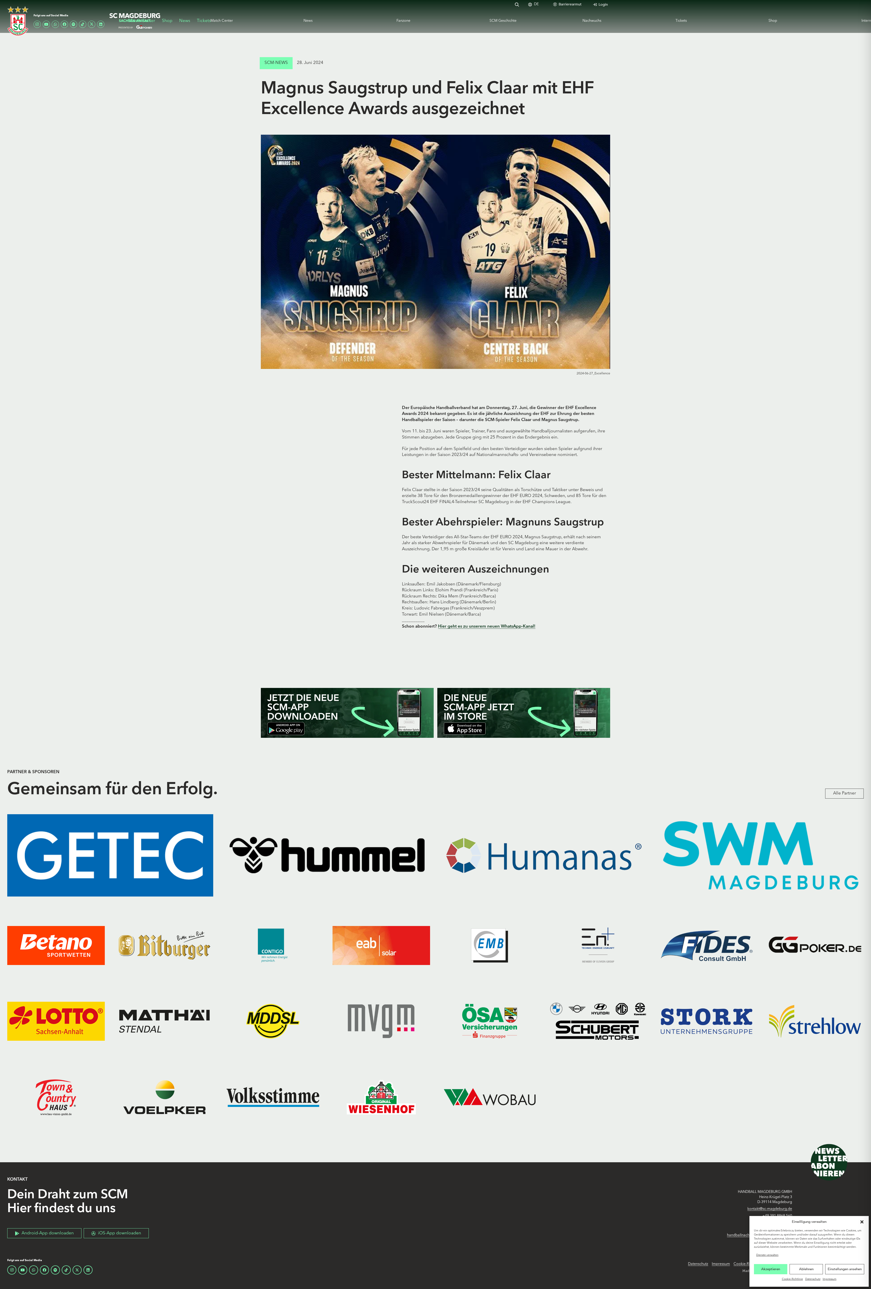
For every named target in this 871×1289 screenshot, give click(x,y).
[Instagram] (37, 24)
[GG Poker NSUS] (815, 945)
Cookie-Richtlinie (792, 1279)
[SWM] (761, 855)
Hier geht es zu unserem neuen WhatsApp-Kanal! (486, 626)
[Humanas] (544, 855)
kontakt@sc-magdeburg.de (769, 1209)
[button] (862, 1222)
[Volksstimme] (273, 1097)
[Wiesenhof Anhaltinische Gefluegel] (381, 1097)
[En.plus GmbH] (598, 945)
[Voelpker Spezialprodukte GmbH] (164, 1097)
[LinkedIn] (100, 24)
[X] (91, 24)
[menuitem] (536, 4)
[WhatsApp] (55, 24)
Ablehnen (806, 1269)
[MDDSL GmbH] (273, 1021)
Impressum (830, 1279)
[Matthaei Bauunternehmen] (164, 1021)
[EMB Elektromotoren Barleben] (489, 945)
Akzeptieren (770, 1269)
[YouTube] (46, 24)
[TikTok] (82, 24)
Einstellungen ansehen (845, 1269)
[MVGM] (381, 1021)
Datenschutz (812, 1279)
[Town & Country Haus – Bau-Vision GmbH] (56, 1097)
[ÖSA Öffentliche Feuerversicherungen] (489, 1021)
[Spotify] (73, 24)
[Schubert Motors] (598, 1021)
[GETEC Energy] (110, 855)
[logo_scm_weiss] (18, 21)
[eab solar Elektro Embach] (381, 945)
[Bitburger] (164, 945)
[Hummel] (327, 855)
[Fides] (706, 945)
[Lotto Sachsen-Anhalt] (56, 1021)
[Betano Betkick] (56, 945)
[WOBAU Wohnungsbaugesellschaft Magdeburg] (489, 1097)
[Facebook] (64, 24)
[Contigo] (273, 945)
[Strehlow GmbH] (815, 1021)
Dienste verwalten (767, 1255)
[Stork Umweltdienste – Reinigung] (706, 1021)
